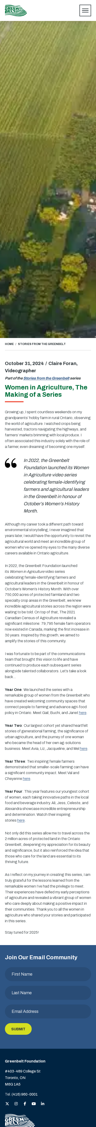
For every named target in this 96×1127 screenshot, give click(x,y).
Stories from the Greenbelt (46, 378)
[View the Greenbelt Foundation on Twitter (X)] (7, 1104)
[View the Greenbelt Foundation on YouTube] (33, 1104)
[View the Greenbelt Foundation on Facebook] (25, 1104)
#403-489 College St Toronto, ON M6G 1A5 (23, 1077)
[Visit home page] (16, 10)
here (82, 713)
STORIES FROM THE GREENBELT (42, 344)
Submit (18, 1029)
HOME (9, 344)
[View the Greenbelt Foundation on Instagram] (16, 1104)
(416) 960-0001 (25, 1094)
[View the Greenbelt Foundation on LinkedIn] (42, 1104)
